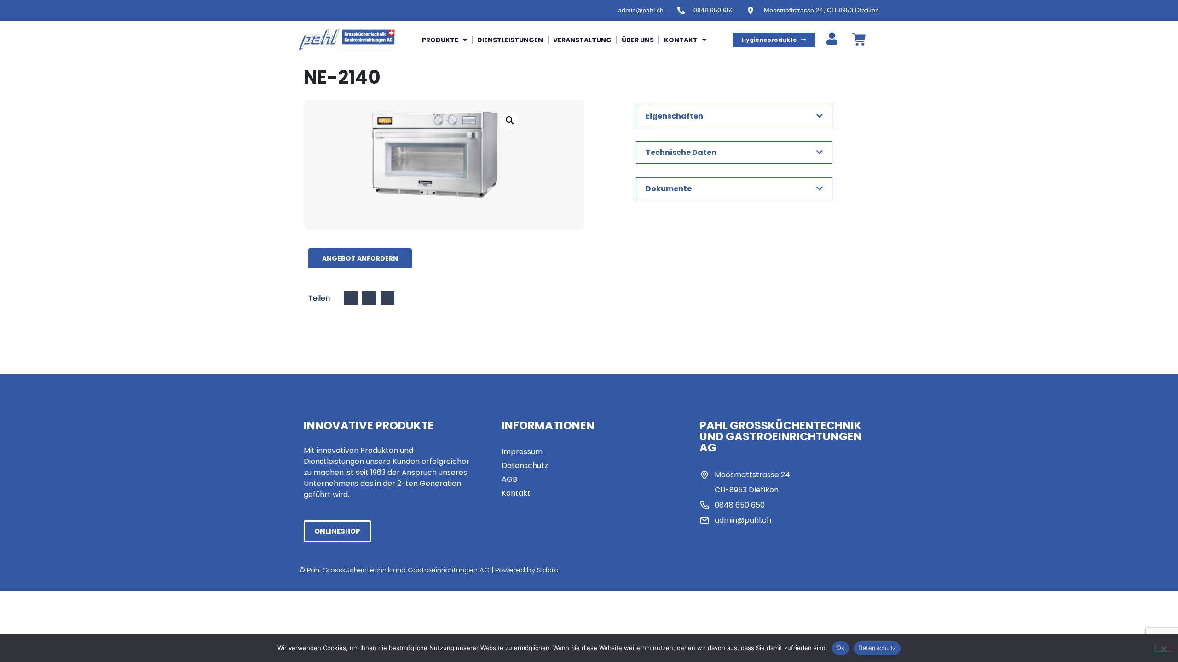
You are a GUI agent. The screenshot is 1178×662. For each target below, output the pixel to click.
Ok (841, 647)
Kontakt (681, 40)
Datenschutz (877, 647)
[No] (1163, 648)
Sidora (548, 570)
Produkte (440, 40)
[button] (510, 120)
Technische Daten (681, 152)
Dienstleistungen (510, 40)
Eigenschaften (674, 116)
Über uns (638, 40)
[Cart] (859, 39)
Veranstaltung (582, 40)
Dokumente (669, 188)
